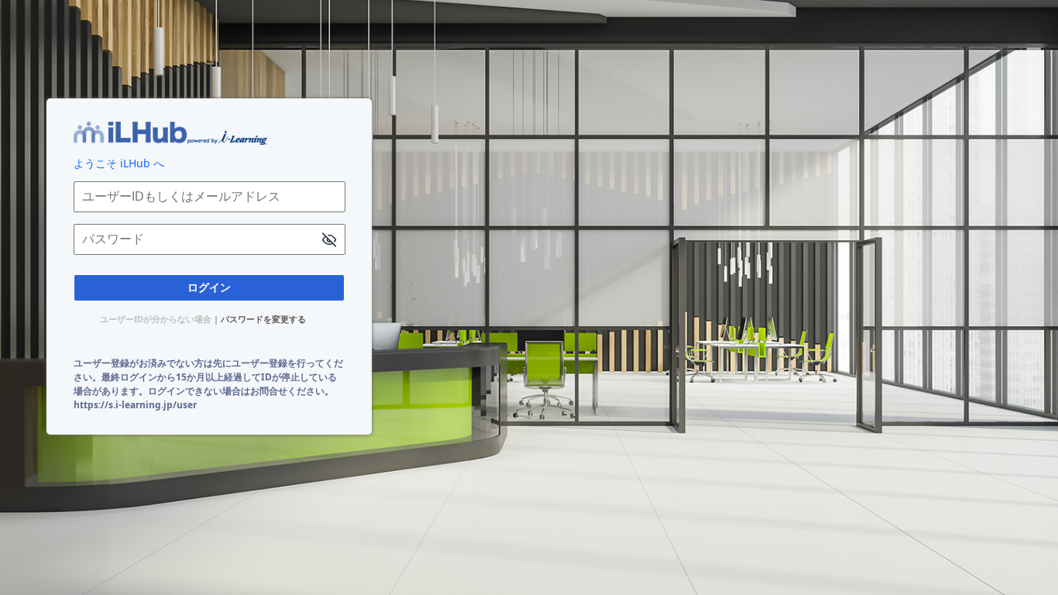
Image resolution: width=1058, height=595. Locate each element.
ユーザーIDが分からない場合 (155, 319)
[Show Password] (329, 241)
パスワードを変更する (263, 319)
